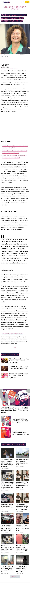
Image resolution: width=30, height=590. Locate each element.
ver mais (14, 576)
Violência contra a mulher (15, 8)
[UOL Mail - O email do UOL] (21, 2)
